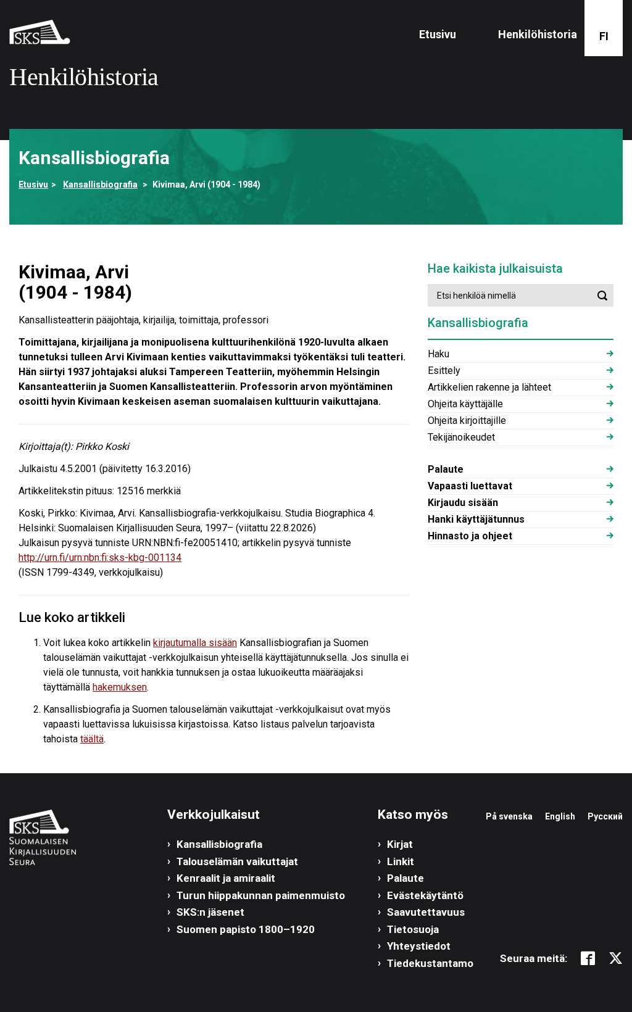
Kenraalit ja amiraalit (226, 878)
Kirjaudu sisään (463, 502)
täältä (92, 739)
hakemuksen (120, 687)
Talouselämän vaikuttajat (237, 861)
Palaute (446, 469)
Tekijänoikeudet (461, 437)
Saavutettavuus (426, 912)
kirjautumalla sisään (195, 643)
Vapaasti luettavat (470, 486)
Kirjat (400, 844)
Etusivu (437, 34)
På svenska (509, 816)
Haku (438, 354)
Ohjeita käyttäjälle (465, 404)
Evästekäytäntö (425, 895)
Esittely (444, 370)
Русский (605, 816)
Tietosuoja (413, 929)
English (560, 816)
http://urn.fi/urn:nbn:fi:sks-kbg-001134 (100, 557)
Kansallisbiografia (100, 184)
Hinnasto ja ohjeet (470, 536)
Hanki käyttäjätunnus (476, 519)
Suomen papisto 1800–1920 (246, 929)
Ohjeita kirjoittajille (467, 420)
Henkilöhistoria (537, 34)
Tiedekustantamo (430, 963)
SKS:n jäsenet (210, 912)
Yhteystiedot (419, 946)
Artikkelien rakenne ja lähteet (489, 387)
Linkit (400, 861)
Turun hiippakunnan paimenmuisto (261, 895)
